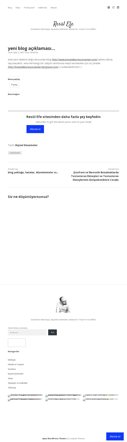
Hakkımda (42, 7)
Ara (52, 332)
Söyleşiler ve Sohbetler (18, 383)
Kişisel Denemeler (26, 145)
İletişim (54, 7)
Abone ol (35, 129)
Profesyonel (29, 7)
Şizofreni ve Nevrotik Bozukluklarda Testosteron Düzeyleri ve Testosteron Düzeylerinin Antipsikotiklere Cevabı (95, 176)
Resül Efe (63, 24)
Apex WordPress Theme (54, 438)
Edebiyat (11, 360)
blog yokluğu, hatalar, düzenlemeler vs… (33, 172)
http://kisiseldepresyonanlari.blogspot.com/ (33, 67)
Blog (10, 7)
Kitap (18, 7)
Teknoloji (12, 387)
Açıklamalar (15, 153)
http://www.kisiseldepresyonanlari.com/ (75, 59)
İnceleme (12, 369)
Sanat (10, 378)
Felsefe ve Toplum (16, 364)
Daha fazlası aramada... (18, 328)
